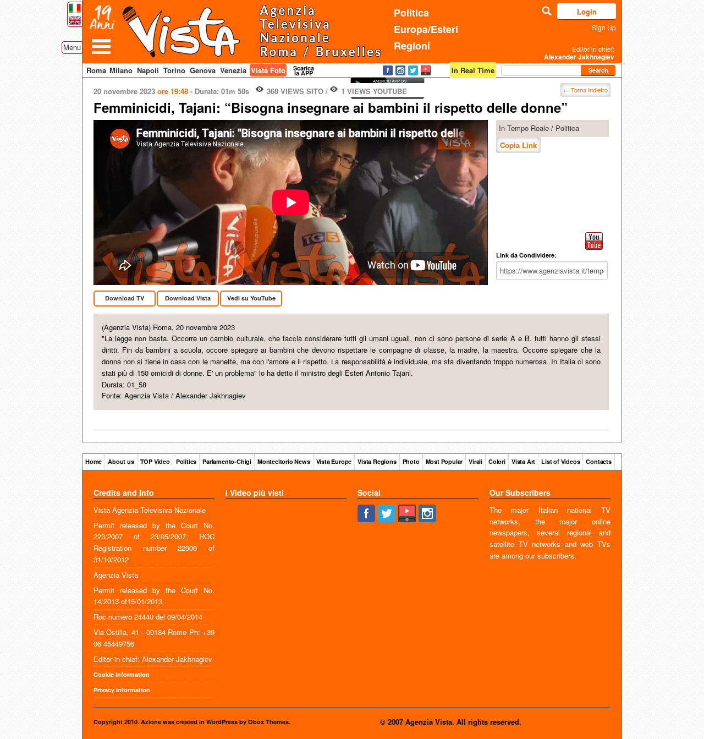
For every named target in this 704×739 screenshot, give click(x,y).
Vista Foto (268, 70)
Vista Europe (334, 461)
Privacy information (122, 690)
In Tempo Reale (524, 128)
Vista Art (523, 461)
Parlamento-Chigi (226, 461)
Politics (186, 461)
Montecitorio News (283, 461)
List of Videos (560, 461)
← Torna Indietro (585, 89)
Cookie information (122, 674)
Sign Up (604, 27)
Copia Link (518, 145)
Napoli (148, 70)
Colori (496, 461)
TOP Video (155, 461)
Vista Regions (377, 461)
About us (121, 461)
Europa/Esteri (426, 29)
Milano (121, 70)
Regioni (412, 46)
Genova (203, 70)
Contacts (598, 461)
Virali (475, 461)
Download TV (124, 298)
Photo (411, 461)
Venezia (233, 70)
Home (93, 461)
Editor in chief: (579, 53)
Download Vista (188, 298)
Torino (174, 70)
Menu (72, 47)
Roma (96, 70)
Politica (411, 13)
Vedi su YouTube (251, 298)
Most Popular (444, 461)
